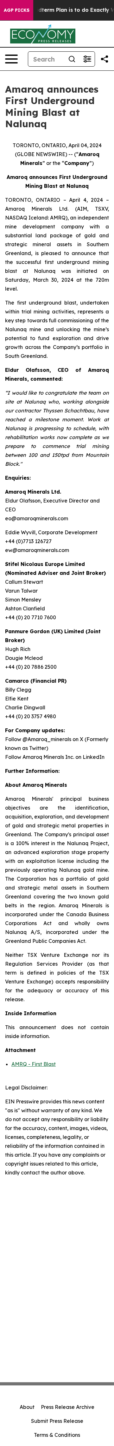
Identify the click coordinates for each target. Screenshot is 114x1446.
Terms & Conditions (57, 1435)
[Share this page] (104, 59)
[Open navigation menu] (11, 59)
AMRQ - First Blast (33, 1064)
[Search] (71, 59)
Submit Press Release (57, 1421)
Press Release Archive (67, 1407)
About (27, 1407)
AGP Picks (16, 10)
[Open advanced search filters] (87, 59)
